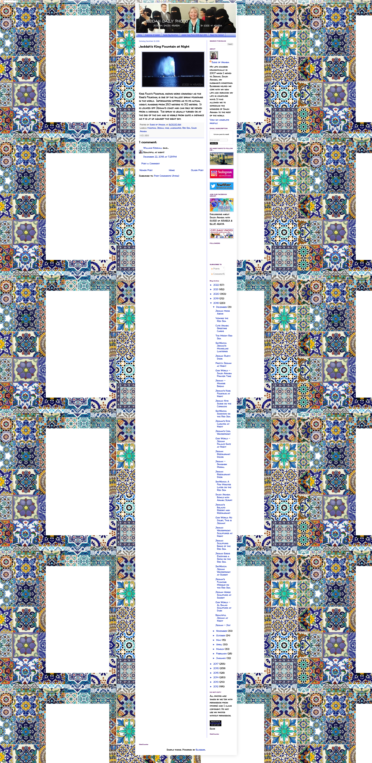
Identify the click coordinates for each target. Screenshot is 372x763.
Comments (219, 273)
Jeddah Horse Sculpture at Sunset (223, 594)
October (221, 635)
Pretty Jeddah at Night (224, 365)
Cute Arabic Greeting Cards (222, 328)
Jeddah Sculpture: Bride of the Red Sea (223, 544)
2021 (216, 289)
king (167, 127)
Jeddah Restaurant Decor (223, 454)
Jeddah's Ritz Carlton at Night (223, 423)
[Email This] (141, 135)
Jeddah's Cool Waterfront (223, 432)
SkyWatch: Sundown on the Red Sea (223, 413)
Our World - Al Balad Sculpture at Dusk (223, 606)
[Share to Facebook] (146, 135)
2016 (216, 668)
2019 (216, 298)
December (222, 307)
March (220, 649)
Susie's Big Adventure (170, 35)
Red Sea (186, 127)
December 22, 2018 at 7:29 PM (160, 156)
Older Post (197, 170)
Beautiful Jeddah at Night (222, 618)
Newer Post (146, 170)
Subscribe (214, 143)
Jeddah (160, 127)
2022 (216, 284)
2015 (216, 672)
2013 (216, 682)
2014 (216, 677)
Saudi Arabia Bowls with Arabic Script (224, 497)
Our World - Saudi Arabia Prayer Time (224, 373)
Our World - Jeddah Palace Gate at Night (223, 442)
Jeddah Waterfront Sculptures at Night (224, 532)
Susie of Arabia (220, 62)
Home (140, 35)
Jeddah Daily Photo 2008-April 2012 (194, 35)
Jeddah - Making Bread (221, 383)
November (222, 630)
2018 (216, 303)
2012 (216, 686)
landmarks (175, 127)
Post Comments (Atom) (166, 175)
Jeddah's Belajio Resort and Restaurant (223, 509)
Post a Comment (150, 163)
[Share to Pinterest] (148, 135)
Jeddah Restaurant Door (223, 474)
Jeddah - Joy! (223, 625)
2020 (216, 293)
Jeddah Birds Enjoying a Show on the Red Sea (223, 557)
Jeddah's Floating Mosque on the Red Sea (223, 583)
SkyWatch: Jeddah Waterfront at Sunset (223, 570)
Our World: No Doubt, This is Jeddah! (224, 520)
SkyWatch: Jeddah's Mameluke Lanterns (222, 347)
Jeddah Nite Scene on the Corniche (223, 403)
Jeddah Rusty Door (223, 357)
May (219, 640)
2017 (216, 663)
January (221, 658)
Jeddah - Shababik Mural (221, 464)
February (222, 653)
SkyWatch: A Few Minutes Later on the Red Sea (223, 486)
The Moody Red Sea (224, 337)
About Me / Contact (217, 35)
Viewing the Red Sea (222, 320)
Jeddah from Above (223, 312)
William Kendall (152, 147)
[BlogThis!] (142, 135)
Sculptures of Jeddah (152, 35)
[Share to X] (144, 135)
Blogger (200, 749)
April (219, 644)
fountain (151, 127)
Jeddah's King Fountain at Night (223, 393)
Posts (216, 268)
